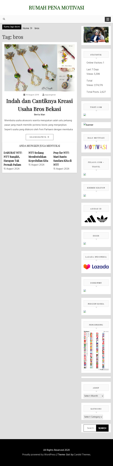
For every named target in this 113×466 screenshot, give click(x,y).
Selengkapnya (39, 137)
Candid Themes (82, 455)
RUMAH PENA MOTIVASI (56, 7)
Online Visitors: (95, 63)
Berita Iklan (39, 115)
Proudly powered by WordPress (39, 455)
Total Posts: (93, 92)
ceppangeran (50, 95)
